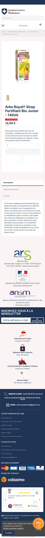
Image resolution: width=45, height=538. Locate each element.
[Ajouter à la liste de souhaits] (13, 158)
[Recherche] (41, 18)
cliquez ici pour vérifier (11, 518)
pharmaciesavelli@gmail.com (9, 457)
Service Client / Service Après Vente (11, 421)
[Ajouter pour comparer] (31, 158)
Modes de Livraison (6, 425)
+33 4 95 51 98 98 (13, 266)
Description (8, 183)
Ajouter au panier (24, 151)
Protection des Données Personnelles (11, 436)
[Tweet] (9, 167)
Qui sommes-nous (6, 418)
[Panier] (39, 25)
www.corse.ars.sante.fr (30, 266)
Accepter (8, 533)
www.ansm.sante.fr (22, 305)
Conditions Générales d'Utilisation (10, 429)
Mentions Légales (6, 432)
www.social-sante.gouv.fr (22, 286)
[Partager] (6, 167)
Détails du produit (10, 189)
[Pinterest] (11, 167)
